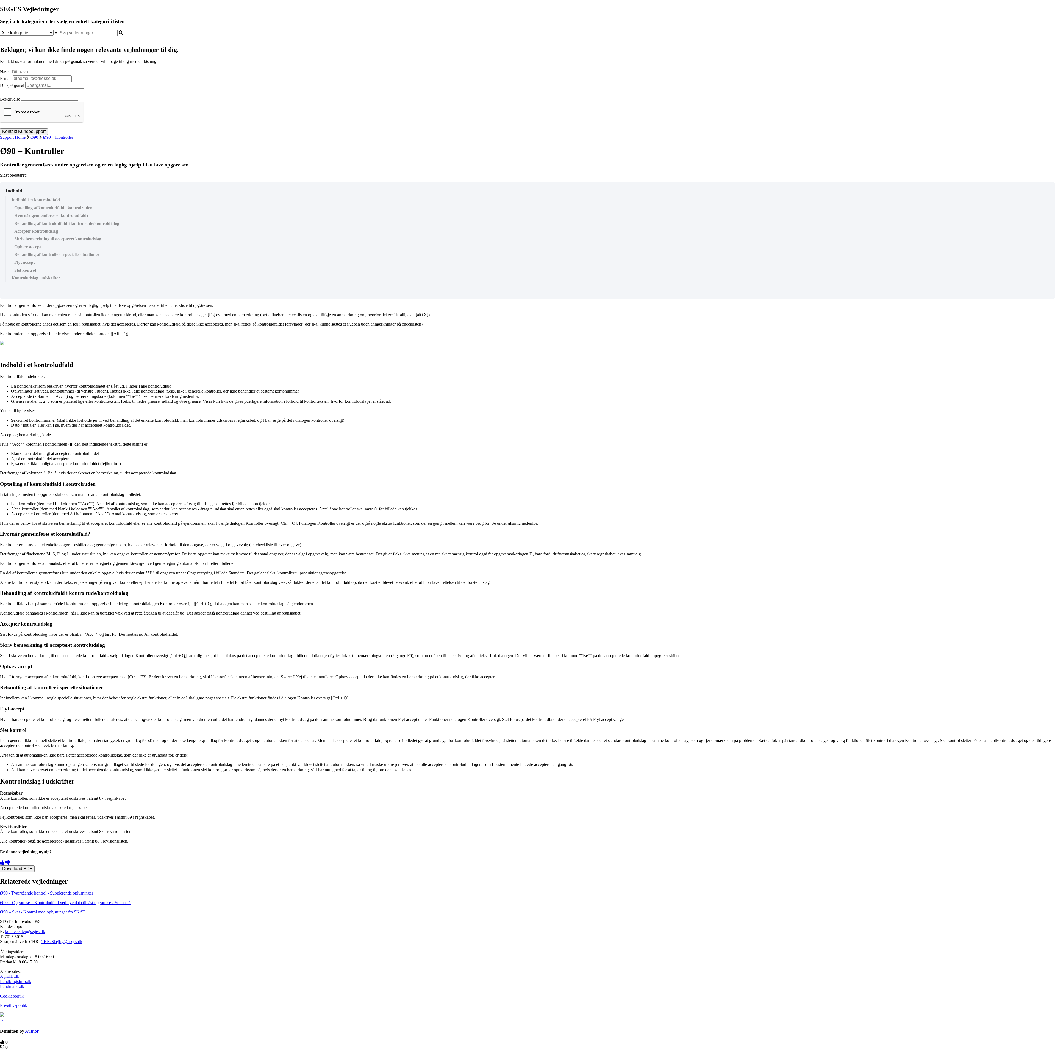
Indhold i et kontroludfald (36, 200)
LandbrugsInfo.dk (15, 981)
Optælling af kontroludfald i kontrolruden (53, 207)
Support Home (13, 137)
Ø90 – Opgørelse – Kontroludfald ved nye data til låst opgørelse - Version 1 (65, 902)
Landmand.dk (12, 986)
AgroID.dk (9, 976)
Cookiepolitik (12, 996)
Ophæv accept (27, 247)
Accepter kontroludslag (36, 231)
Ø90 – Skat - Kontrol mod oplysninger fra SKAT (42, 912)
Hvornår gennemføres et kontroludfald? (51, 215)
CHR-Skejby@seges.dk (61, 941)
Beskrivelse (10, 99)
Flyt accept (24, 262)
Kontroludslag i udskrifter (36, 278)
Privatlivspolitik (13, 1005)
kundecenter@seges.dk (25, 931)
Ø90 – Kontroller (58, 137)
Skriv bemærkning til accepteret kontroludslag (57, 239)
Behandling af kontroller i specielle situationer (56, 254)
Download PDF (17, 868)
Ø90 (34, 137)
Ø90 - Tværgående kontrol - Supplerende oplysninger (46, 893)
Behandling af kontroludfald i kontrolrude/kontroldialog (66, 223)
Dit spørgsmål (12, 85)
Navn (5, 72)
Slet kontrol (25, 270)
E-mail (6, 78)
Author (32, 1031)
